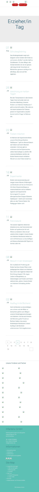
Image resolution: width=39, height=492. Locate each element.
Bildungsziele (11, 469)
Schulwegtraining (18, 51)
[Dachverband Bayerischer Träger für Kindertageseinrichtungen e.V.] (24, 392)
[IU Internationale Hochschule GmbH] (8, 378)
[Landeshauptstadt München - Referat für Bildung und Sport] (8, 373)
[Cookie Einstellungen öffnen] (3, 490)
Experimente (16, 176)
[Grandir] (9, 392)
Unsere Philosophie (13, 475)
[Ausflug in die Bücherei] (11, 299)
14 (28, 346)
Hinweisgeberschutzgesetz (14, 455)
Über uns (9, 473)
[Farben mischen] (11, 130)
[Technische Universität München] (27, 382)
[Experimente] (11, 172)
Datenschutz (10, 453)
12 (19, 346)
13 (24, 346)
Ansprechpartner (11, 450)
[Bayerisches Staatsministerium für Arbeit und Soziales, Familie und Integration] (24, 368)
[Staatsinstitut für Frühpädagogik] (26, 373)
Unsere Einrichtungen (12, 466)
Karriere (9, 478)
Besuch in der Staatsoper (21, 261)
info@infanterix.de (10, 443)
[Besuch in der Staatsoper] (11, 257)
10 (11, 346)
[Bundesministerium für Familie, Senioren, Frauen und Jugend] (8, 368)
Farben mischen (17, 134)
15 (8, 349)
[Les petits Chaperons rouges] (24, 387)
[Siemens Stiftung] (10, 382)
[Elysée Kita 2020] (25, 378)
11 (15, 346)
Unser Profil (11, 476)
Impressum (10, 452)
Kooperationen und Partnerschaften (16, 480)
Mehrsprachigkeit (13, 468)
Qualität (10, 471)
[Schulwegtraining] (11, 48)
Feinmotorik (15, 221)
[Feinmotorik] (11, 217)
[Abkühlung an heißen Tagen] (11, 88)
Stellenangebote (23, 4)
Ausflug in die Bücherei (20, 303)
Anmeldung (15, 4)
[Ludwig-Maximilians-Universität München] (8, 387)
